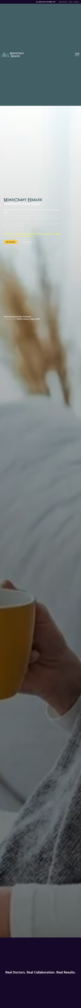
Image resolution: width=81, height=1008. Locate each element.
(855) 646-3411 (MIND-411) (47, 2)
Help (70, 2)
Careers (76, 2)
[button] (77, 55)
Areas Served (63, 2)
